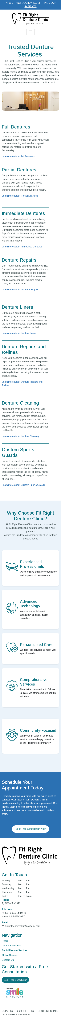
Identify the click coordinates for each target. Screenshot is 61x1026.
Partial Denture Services (14, 950)
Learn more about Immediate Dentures (22, 246)
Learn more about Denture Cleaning (20, 436)
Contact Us (8, 960)
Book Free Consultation (15, 980)
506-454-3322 (12, 903)
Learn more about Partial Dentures (20, 196)
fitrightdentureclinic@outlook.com (22, 926)
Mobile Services (10, 955)
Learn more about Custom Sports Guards (23, 485)
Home (5, 941)
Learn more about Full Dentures (18, 156)
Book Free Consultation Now (31, 829)
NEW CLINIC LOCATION (19, 3)
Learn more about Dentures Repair (20, 289)
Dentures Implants (11, 945)
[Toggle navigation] (30, 32)
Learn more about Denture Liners (19, 333)
